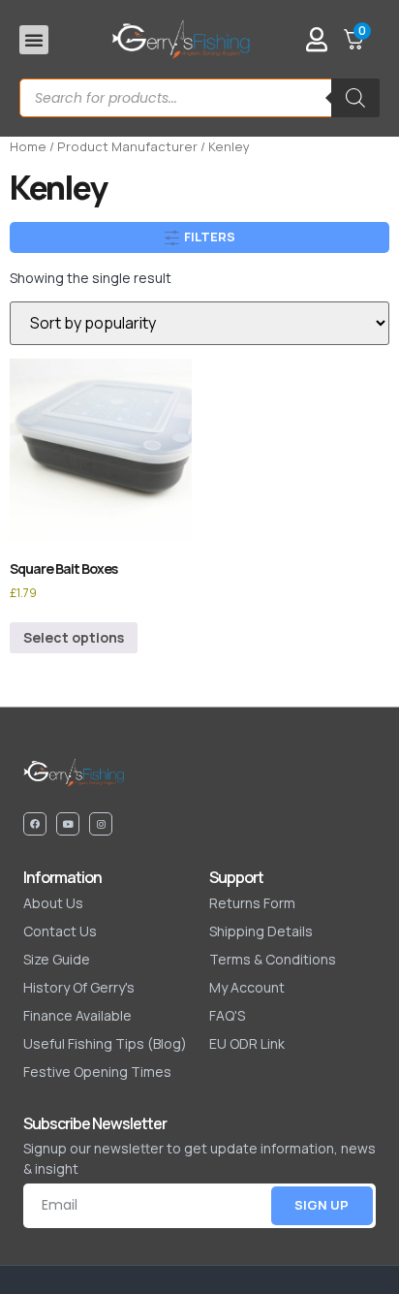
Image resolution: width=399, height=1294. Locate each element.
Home (28, 146)
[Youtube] (67, 824)
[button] (33, 39)
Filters (208, 236)
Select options (73, 637)
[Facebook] (34, 824)
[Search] (355, 98)
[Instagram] (100, 824)
